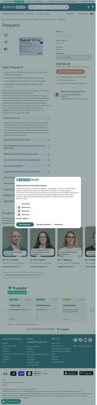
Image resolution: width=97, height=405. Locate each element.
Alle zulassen (24, 224)
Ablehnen (58, 224)
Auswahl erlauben (43, 224)
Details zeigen (22, 218)
